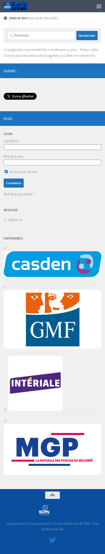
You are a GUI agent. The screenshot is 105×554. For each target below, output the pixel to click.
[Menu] (99, 6)
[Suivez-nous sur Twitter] (98, 70)
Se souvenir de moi (23, 171)
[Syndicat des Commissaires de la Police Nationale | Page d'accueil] (19, 6)
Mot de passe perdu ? (19, 194)
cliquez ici (15, 219)
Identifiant (11, 141)
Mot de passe (13, 156)
